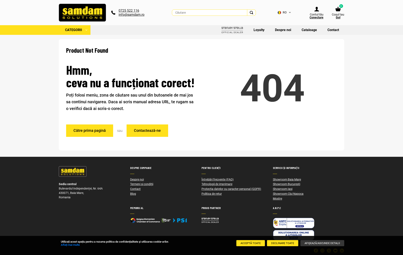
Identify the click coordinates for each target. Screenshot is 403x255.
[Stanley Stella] (237, 220)
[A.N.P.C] (308, 223)
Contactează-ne (147, 130)
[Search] (251, 12)
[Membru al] (166, 220)
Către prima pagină (89, 130)
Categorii (73, 30)
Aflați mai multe (70, 244)
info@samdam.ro (131, 15)
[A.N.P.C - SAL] (308, 235)
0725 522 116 (129, 11)
